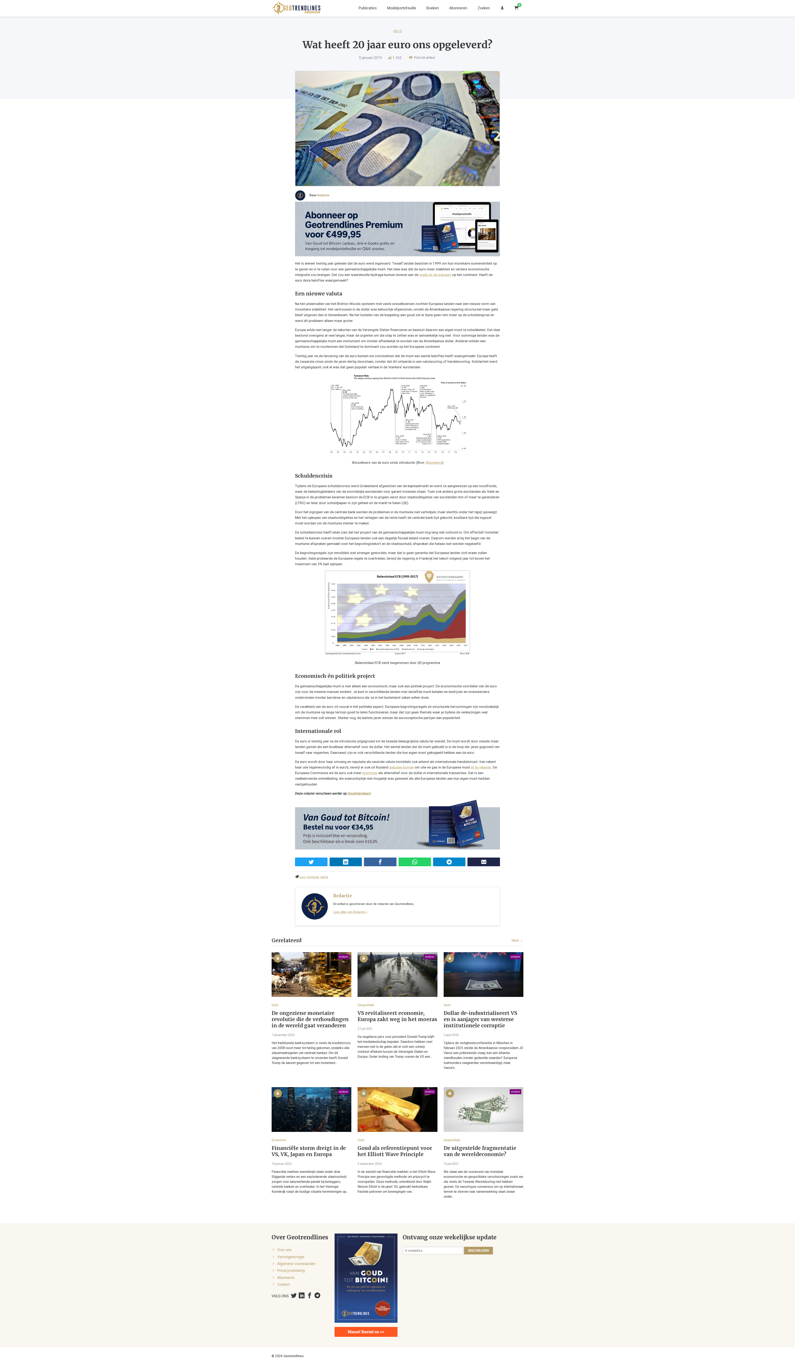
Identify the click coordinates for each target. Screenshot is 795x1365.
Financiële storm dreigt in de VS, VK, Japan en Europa (309, 1151)
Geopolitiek (366, 1005)
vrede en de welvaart (435, 275)
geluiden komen (401, 767)
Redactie (323, 195)
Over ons (284, 1250)
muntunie (313, 877)
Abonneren (458, 8)
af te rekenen (481, 767)
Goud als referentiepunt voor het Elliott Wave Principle (395, 1151)
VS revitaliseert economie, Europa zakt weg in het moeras (397, 1016)
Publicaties (368, 8)
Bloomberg (434, 462)
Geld (397, 31)
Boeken (432, 8)
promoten (370, 773)
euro (303, 877)
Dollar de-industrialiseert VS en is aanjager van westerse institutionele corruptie (480, 1019)
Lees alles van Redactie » (350, 912)
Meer (516, 940)
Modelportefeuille (401, 8)
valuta (324, 877)
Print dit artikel (424, 58)
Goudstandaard (359, 793)
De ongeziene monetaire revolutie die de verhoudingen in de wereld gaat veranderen (310, 1019)
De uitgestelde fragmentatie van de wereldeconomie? (480, 1151)
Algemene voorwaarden (296, 1264)
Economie (279, 1140)
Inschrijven (478, 1251)
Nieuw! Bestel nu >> (366, 1331)
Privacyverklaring (291, 1271)
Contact (283, 1284)
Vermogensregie (290, 1257)
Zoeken (484, 8)
